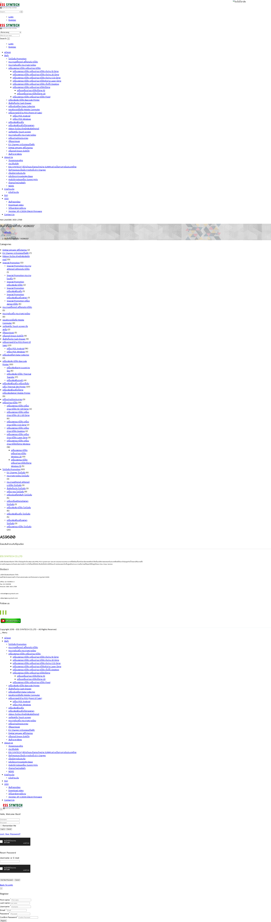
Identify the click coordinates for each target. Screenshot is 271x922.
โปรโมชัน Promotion (17, 58)
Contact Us (9, 214)
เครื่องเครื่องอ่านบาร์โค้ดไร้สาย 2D (31, 93)
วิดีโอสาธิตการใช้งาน (17, 208)
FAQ (6, 195)
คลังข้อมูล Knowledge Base (20, 176)
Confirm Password (8, 917)
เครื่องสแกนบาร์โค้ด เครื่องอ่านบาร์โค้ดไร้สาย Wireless (18, 442)
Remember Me (9, 825)
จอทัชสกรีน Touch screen (19, 131)
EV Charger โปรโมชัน (16, 472)
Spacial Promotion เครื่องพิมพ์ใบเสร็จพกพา (17, 296)
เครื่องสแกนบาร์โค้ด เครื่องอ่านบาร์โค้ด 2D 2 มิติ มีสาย (18, 413)
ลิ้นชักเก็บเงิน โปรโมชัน (16, 488)
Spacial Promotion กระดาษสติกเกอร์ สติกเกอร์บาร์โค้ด (19, 267)
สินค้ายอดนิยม (14, 201)
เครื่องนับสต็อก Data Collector (21, 106)
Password (4, 913)
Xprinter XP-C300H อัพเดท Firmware (25, 211)
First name (5, 899)
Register (12, 20)
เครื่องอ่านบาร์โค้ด (10, 402)
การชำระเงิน (9, 189)
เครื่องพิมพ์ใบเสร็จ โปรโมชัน (18, 513)
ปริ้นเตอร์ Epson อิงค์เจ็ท (19, 150)
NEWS (11, 185)
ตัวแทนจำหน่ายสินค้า (17, 182)
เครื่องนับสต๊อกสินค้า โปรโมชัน (19, 494)
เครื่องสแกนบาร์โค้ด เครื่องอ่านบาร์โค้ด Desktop (18, 429)
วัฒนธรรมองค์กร (15, 160)
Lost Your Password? (10, 834)
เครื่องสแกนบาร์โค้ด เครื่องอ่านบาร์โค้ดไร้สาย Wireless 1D (21, 463)
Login (10, 16)
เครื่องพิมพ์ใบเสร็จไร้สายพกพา (21, 125)
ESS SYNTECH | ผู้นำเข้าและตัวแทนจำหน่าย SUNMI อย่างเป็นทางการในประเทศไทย (42, 166)
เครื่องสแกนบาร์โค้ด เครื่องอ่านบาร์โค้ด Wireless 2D (19, 453)
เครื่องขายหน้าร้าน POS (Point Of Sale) (25, 112)
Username (5, 906)
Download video (16, 204)
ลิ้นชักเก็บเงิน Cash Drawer (19, 103)
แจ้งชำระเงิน (13, 192)
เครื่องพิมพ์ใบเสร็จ (16, 122)
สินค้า (6, 55)
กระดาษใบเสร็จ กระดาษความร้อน (22, 65)
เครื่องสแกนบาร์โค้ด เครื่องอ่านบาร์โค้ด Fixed (31, 96)
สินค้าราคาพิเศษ (15, 154)
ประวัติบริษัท (13, 163)
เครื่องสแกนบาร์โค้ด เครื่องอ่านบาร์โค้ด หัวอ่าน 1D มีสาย (36, 71)
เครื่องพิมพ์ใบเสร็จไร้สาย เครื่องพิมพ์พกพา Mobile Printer (16, 391)
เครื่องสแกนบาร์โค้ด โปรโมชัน (19, 526)
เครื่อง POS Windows (22, 119)
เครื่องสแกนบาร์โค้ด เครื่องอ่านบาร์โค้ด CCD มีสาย (18, 423)
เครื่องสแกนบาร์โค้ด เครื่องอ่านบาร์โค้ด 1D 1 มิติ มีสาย (18, 407)
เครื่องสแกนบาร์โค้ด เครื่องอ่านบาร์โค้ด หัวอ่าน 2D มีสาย (36, 74)
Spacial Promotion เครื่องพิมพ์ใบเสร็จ (15, 289)
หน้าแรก (7, 52)
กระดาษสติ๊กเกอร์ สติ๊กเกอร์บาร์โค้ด (23, 61)
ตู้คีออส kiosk (14, 141)
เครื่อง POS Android (21, 115)
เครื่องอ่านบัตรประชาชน (18, 138)
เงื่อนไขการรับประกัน (16, 173)
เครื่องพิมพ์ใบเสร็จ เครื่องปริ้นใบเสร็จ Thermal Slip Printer (16, 385)
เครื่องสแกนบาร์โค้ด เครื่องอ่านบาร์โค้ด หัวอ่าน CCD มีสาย (37, 77)
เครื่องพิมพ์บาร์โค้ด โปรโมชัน (19, 507)
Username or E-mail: (9, 857)
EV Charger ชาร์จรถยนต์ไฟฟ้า (21, 144)
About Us (8, 157)
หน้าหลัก (7, 232)
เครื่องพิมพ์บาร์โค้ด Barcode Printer (24, 100)
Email (2, 910)
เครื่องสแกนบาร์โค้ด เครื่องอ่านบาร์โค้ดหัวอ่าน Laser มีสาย (37, 80)
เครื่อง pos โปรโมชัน (15, 491)
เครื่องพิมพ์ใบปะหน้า (15, 380)
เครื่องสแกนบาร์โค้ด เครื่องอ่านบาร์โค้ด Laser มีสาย (18, 436)
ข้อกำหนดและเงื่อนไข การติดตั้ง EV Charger (27, 169)
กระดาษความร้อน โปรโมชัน (18, 475)
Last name (5, 903)
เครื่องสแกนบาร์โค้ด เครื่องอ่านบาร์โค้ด (24, 68)
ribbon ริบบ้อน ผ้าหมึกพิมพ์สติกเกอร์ (23, 128)
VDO (6, 198)
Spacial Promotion (11, 262)
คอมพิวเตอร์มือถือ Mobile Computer (24, 109)
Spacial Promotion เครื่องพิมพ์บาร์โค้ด (15, 283)
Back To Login (6, 884)
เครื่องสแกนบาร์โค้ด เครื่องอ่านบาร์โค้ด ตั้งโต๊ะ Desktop (36, 84)
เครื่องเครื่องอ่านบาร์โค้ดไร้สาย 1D (31, 90)
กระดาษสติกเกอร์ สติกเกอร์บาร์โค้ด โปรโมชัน (18, 483)
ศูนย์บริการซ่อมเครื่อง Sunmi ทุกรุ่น (23, 179)
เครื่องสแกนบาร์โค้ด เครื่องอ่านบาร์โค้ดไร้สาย (31, 87)
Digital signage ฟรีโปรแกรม (20, 147)
